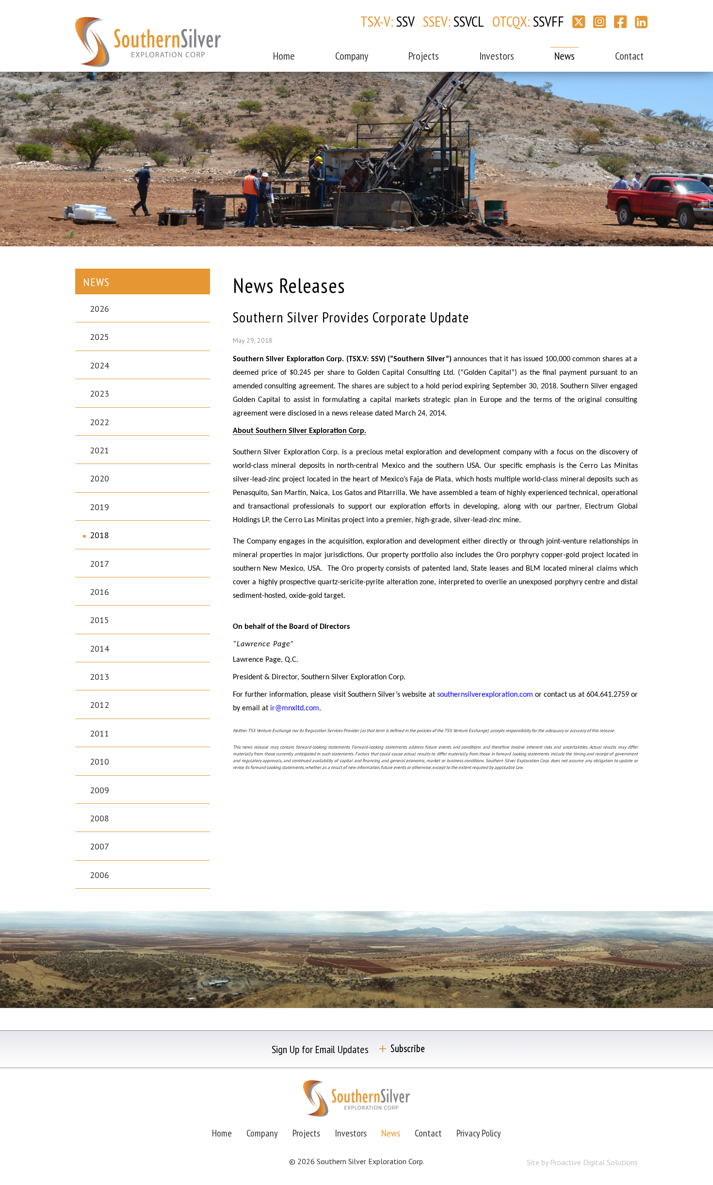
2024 (99, 365)
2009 (99, 790)
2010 (99, 761)
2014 (99, 648)
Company (351, 56)
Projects (423, 56)
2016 (99, 591)
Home (284, 56)
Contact (629, 56)
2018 (99, 535)
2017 (99, 563)
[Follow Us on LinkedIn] (641, 22)
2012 (99, 704)
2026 (99, 308)
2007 (99, 846)
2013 (99, 676)
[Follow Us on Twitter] (578, 22)
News (564, 56)
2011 (99, 733)
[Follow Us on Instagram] (599, 22)
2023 (99, 393)
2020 (99, 478)
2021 (99, 450)
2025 (99, 336)
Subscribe (407, 1048)
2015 (99, 619)
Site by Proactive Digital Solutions (582, 1162)
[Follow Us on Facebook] (620, 22)
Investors (496, 56)
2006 (99, 875)
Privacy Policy (478, 1133)
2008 (99, 818)
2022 (99, 422)
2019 (99, 506)
